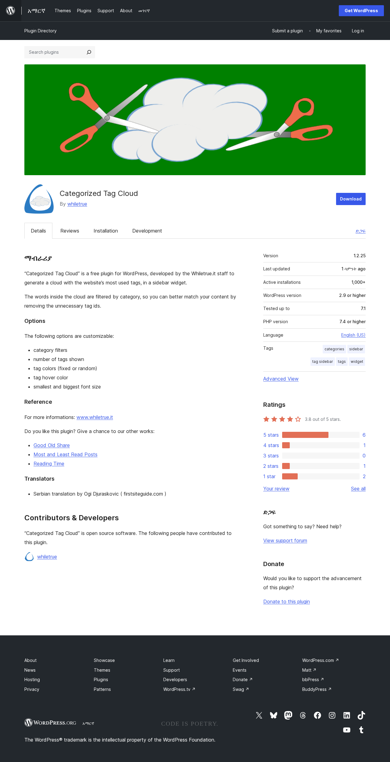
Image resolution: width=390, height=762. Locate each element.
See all (358, 489)
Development (147, 231)
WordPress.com (320, 660)
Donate (243, 679)
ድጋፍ (361, 231)
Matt (309, 670)
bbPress (313, 679)
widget (357, 361)
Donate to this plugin (286, 601)
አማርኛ (88, 723)
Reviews (69, 231)
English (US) (353, 335)
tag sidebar (322, 361)
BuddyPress (317, 689)
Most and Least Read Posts (66, 454)
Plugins (101, 679)
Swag (241, 689)
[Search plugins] (89, 52)
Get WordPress (361, 10)
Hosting (32, 679)
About (30, 660)
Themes (102, 670)
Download (351, 198)
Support (171, 670)
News (30, 670)
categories (334, 349)
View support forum (285, 540)
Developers (175, 679)
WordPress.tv (179, 689)
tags (342, 361)
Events (239, 670)
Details (38, 231)
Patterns (102, 689)
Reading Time (49, 463)
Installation (106, 231)
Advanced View (281, 379)
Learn (169, 660)
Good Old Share (52, 445)
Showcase (104, 660)
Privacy (31, 689)
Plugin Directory (40, 30)
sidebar (356, 349)
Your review (276, 489)
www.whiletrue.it (94, 417)
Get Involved (246, 660)
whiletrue (77, 204)
